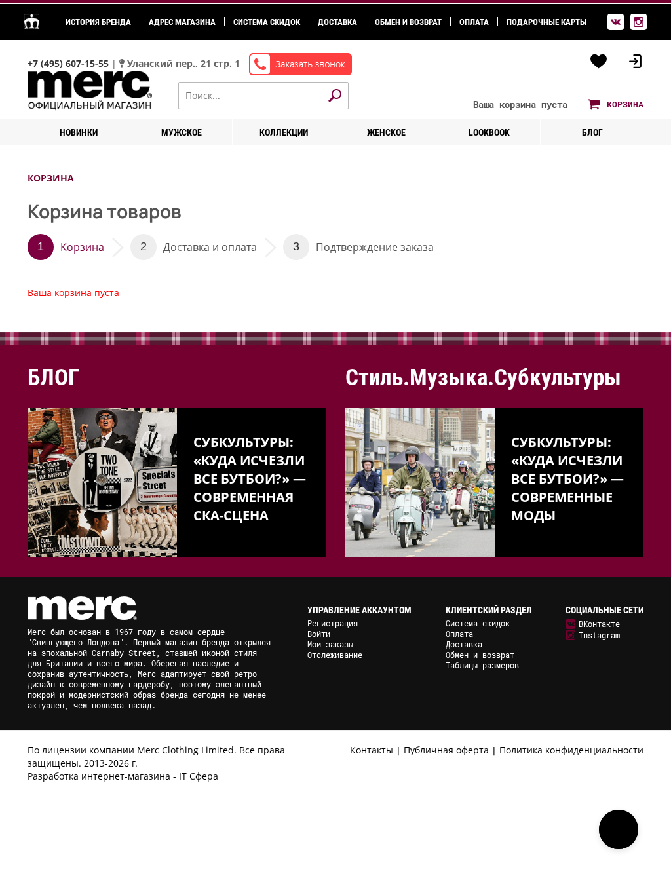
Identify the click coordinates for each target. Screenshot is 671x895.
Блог (592, 132)
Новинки (79, 132)
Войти (318, 633)
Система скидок (266, 22)
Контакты (371, 750)
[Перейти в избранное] (598, 61)
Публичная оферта (446, 750)
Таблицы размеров (482, 665)
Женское (386, 132)
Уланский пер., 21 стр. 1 (183, 63)
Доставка (337, 22)
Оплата (474, 22)
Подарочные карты (546, 22)
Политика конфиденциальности (571, 750)
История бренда (98, 22)
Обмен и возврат (408, 22)
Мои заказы (330, 644)
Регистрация (332, 623)
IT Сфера (198, 776)
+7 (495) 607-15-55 (69, 63)
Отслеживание (334, 654)
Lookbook (489, 132)
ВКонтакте (599, 624)
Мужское (181, 132)
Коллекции (283, 132)
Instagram (599, 635)
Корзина (82, 247)
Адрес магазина (182, 22)
